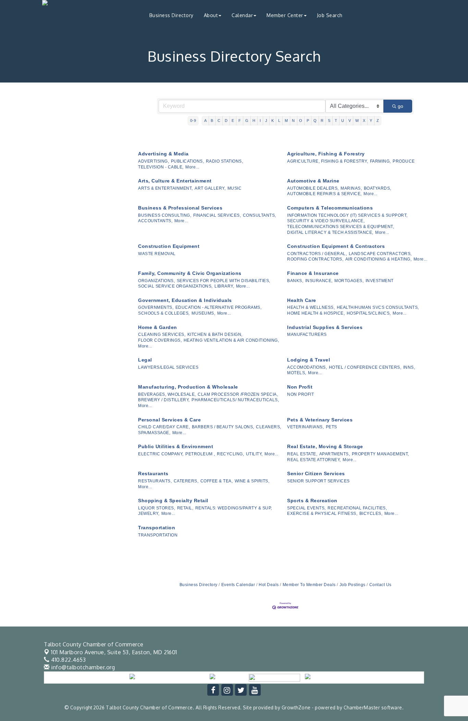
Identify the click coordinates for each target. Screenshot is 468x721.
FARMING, (380, 161)
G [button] (247, 120)
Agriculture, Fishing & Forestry (326, 153)
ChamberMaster (362, 707)
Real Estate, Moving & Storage (325, 446)
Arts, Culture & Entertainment (175, 181)
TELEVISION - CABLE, (161, 167)
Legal (145, 360)
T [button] (336, 120)
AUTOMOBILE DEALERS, (313, 188)
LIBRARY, (224, 286)
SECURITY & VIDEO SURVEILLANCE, (326, 220)
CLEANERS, (268, 427)
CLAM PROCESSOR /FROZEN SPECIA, (238, 394)
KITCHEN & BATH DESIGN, (215, 334)
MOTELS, (296, 372)
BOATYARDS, (377, 188)
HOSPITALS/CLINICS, (369, 313)
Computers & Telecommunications (330, 208)
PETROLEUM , (200, 454)
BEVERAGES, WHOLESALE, (167, 394)
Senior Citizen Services (316, 473)
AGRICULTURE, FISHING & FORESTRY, (327, 161)
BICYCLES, (371, 513)
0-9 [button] (193, 120)
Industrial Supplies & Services (324, 327)
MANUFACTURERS (307, 334)
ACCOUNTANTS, (155, 220)
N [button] (293, 120)
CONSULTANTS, (259, 215)
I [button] (260, 120)
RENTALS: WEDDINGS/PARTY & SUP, (233, 508)
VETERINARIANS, (305, 427)
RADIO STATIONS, (224, 161)
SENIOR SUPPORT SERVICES (318, 481)
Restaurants (153, 473)
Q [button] (315, 120)
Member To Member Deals (309, 584)
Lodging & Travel (308, 360)
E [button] (233, 120)
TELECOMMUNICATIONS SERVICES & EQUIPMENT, (340, 226)
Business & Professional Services (180, 208)
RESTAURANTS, (155, 481)
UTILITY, (254, 454)
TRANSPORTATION (157, 535)
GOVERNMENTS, (155, 307)
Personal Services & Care (169, 419)
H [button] (254, 120)
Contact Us (380, 584)
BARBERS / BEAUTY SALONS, (223, 427)
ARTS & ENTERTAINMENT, (165, 188)
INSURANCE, (319, 280)
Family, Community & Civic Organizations (190, 273)
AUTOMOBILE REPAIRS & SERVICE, (324, 193)
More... (192, 167)
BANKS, (295, 280)
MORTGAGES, (349, 280)
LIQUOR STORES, (156, 508)
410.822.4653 (68, 659)
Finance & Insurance (313, 273)
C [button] (219, 120)
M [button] (286, 120)
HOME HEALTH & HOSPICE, (316, 313)
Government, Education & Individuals (185, 300)
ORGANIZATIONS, (156, 280)
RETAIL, (185, 508)
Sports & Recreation (312, 500)
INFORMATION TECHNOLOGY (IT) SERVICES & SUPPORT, (347, 215)
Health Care (301, 300)
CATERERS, (186, 481)
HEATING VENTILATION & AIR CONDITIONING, (231, 340)
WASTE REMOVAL (157, 253)
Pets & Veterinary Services (320, 419)
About (211, 15)
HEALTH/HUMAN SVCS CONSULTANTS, (378, 307)
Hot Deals (269, 584)
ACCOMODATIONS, (307, 367)
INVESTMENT (380, 280)
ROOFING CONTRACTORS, (315, 259)
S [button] (329, 120)
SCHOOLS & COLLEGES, (164, 313)
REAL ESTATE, (302, 454)
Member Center (285, 15)
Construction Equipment (168, 246)
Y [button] (371, 120)
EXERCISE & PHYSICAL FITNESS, (322, 513)
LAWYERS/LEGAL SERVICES (168, 367)
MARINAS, (351, 188)
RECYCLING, (230, 454)
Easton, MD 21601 (114, 652)
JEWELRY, (148, 513)
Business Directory (171, 15)
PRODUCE (404, 161)
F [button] (239, 120)
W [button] (357, 120)
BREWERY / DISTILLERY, (164, 399)
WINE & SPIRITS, (252, 481)
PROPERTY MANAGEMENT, (380, 454)
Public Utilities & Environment (175, 446)
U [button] (342, 120)
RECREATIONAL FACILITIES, (357, 508)
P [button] (308, 120)
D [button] (226, 120)
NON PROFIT (300, 394)
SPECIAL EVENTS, (306, 508)
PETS (331, 427)
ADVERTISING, (153, 161)
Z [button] (378, 120)
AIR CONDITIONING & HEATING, (378, 259)
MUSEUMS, (203, 313)
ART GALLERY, (210, 188)
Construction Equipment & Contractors (336, 246)
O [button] (301, 120)
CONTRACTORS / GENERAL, (317, 253)
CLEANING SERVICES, (161, 334)
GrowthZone (296, 707)
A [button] (205, 120)
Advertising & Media (163, 153)
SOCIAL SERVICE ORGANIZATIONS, (175, 286)
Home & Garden (157, 327)
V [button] (349, 120)
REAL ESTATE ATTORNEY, (314, 459)
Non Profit (299, 387)
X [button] (364, 120)
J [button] (266, 120)
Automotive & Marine (313, 181)
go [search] (400, 106)
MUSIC (234, 188)
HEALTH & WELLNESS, (311, 307)
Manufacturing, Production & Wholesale (188, 387)
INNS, (409, 367)
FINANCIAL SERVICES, (217, 215)
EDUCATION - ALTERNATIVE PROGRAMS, (218, 307)
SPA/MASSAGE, (154, 432)
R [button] (322, 120)
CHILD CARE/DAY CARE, (164, 427)
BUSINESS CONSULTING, (164, 215)
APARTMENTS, (334, 454)
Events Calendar (238, 584)
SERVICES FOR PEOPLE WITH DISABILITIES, (223, 280)
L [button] (279, 120)
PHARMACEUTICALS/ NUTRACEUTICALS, (235, 399)
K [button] (272, 120)
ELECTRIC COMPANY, (161, 454)
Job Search (330, 15)
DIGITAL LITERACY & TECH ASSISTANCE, (330, 232)
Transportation (156, 527)
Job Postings (353, 584)
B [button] (212, 120)
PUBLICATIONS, (187, 161)
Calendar (242, 15)
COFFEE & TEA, (216, 481)
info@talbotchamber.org (82, 667)
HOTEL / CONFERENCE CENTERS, (365, 367)
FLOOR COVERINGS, (160, 340)
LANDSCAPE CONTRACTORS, (380, 253)
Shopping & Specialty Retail (173, 500)
